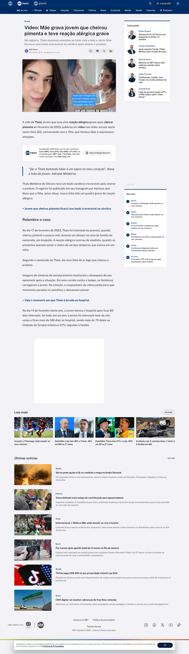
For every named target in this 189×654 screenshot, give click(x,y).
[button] (33, 435)
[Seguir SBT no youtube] (171, 625)
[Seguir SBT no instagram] (146, 625)
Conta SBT (165, 3)
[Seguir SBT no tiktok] (179, 625)
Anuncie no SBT (81, 620)
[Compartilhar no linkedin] (111, 51)
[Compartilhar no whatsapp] (91, 51)
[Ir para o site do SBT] (41, 625)
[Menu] (178, 3)
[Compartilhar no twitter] (104, 51)
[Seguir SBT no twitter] (162, 625)
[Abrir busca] (150, 3)
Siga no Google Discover (99, 153)
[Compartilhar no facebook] (97, 51)
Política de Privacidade (53, 646)
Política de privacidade (104, 620)
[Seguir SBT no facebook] (154, 625)
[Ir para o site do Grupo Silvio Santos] (21, 625)
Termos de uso (94, 626)
